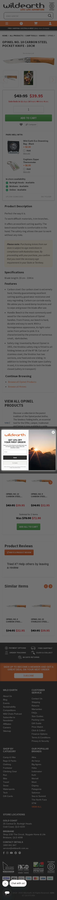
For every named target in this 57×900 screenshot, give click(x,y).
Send (15, 457)
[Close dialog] (53, 432)
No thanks (14, 463)
